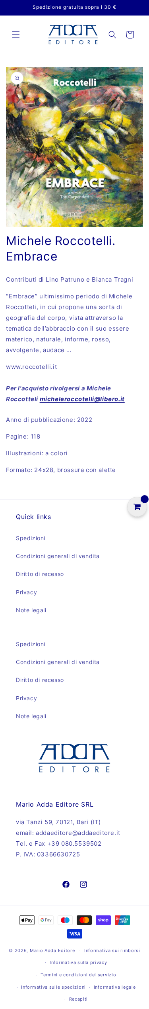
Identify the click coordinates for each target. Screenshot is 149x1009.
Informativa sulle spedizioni (53, 987)
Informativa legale (115, 987)
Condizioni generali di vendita (58, 556)
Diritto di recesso (40, 573)
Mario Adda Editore (52, 950)
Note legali (31, 610)
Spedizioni (30, 538)
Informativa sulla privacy (78, 962)
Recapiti (78, 999)
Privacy (26, 592)
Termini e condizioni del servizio (78, 975)
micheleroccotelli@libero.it (82, 399)
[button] (16, 34)
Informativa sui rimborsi (112, 950)
